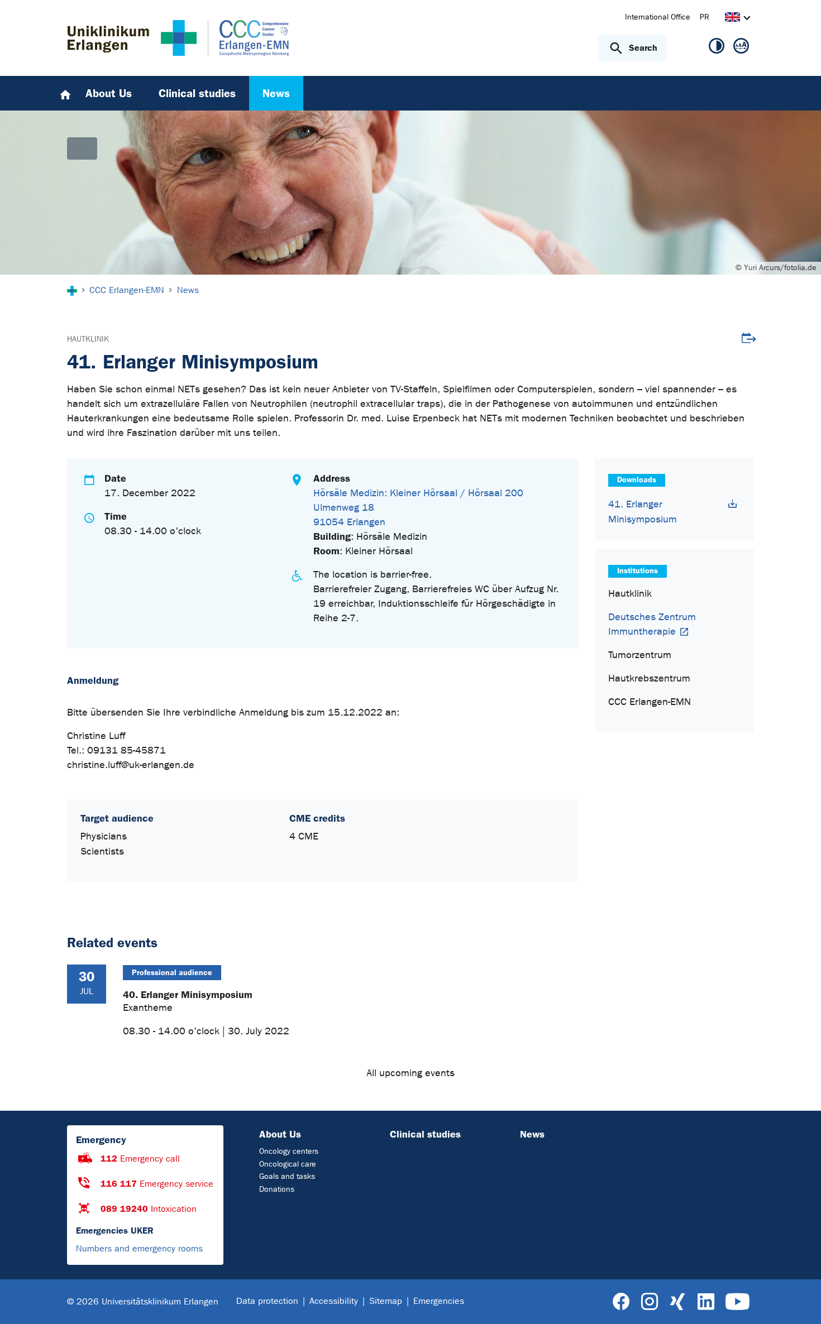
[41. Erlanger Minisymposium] (733, 503)
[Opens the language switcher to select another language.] (732, 19)
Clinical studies (425, 1134)
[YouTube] (737, 1302)
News (532, 1134)
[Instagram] (649, 1302)
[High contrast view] (716, 48)
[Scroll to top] (799, 1301)
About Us (280, 1134)
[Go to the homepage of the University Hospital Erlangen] (132, 38)
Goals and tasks (287, 1176)
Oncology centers (288, 1151)
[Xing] (677, 1302)
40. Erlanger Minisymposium (187, 995)
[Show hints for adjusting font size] (741, 48)
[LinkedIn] (705, 1302)
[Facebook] (621, 1302)
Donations (276, 1189)
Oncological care (287, 1164)
